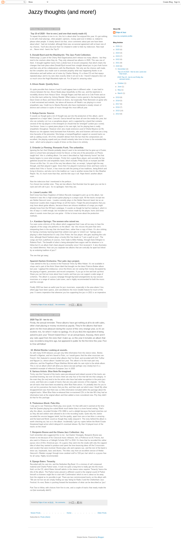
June (120, 87)
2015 (118, 111)
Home (69, 513)
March (120, 93)
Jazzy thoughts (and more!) (62, 12)
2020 (118, 66)
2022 (118, 59)
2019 (118, 97)
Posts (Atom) (45, 517)
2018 (118, 101)
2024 (118, 53)
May (119, 90)
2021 (118, 63)
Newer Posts (35, 513)
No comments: (60, 304)
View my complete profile (122, 36)
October (121, 83)
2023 (118, 56)
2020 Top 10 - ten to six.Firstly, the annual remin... (130, 78)
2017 (118, 104)
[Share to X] (75, 304)
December (122, 69)
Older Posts (102, 513)
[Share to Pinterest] (80, 304)
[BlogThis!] (72, 304)
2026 (118, 46)
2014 (118, 114)
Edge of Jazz (121, 32)
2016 (118, 107)
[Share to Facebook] (78, 304)
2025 (118, 50)
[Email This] (70, 304)
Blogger (101, 537)
